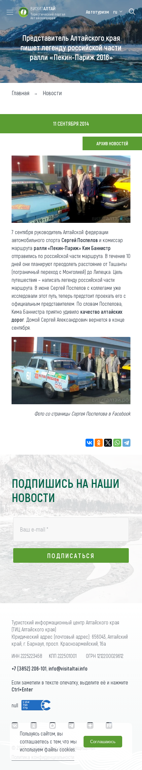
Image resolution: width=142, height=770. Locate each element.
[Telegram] (126, 443)
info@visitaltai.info (68, 668)
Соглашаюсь (103, 741)
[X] (108, 443)
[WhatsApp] (117, 443)
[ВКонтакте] (89, 443)
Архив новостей (112, 143)
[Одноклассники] (99, 443)
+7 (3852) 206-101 (29, 668)
